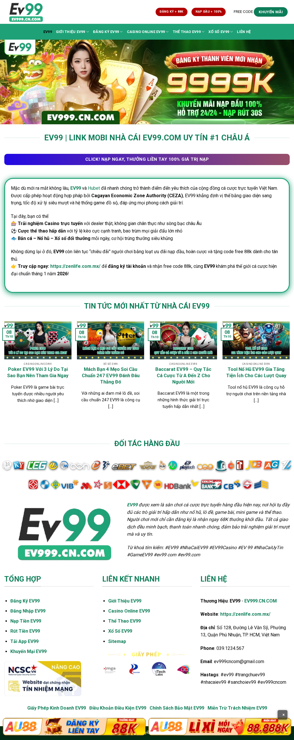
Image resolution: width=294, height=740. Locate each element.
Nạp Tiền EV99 (25, 621)
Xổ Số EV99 (218, 32)
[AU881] (74, 726)
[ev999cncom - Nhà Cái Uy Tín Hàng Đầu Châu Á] (29, 12)
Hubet (94, 188)
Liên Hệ (244, 32)
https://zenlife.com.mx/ (75, 266)
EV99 (47, 32)
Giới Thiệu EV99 (70, 32)
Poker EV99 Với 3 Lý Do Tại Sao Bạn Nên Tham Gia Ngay (37, 372)
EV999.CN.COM (260, 601)
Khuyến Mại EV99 (28, 651)
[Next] (289, 371)
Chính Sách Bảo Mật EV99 (177, 708)
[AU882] (219, 726)
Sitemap (117, 641)
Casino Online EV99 (146, 32)
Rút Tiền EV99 (25, 631)
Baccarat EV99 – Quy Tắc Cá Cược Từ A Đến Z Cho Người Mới (183, 375)
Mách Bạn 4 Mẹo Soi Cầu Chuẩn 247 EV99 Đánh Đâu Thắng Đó (111, 375)
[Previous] (4, 371)
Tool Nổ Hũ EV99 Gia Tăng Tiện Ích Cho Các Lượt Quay (256, 372)
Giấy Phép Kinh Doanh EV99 (56, 708)
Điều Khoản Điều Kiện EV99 (117, 708)
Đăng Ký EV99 (106, 32)
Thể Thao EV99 (187, 32)
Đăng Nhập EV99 (27, 611)
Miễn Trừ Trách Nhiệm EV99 (237, 708)
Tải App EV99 (24, 641)
